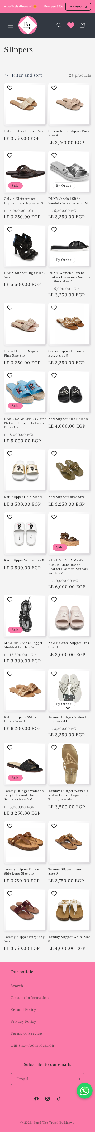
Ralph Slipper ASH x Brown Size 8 (20, 719)
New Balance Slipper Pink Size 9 (68, 645)
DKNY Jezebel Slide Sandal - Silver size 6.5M (68, 201)
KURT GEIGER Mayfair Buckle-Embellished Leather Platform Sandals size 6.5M (68, 567)
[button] (10, 25)
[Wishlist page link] (70, 25)
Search (17, 985)
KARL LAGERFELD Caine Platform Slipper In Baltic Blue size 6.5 (25, 423)
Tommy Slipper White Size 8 (69, 939)
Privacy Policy (23, 1021)
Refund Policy (23, 1009)
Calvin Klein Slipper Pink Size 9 (68, 133)
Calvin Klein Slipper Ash (24, 131)
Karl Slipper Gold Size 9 (23, 497)
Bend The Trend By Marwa (54, 1122)
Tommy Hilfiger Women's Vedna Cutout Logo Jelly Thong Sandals (68, 795)
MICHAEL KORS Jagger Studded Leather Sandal (23, 645)
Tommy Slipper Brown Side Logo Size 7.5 (21, 871)
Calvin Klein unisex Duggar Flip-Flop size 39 (24, 201)
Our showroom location (32, 1045)
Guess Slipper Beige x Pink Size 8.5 (21, 353)
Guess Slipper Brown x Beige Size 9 (66, 353)
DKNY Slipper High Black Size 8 (25, 275)
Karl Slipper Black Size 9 (68, 419)
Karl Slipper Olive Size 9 (68, 497)
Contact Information (30, 997)
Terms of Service (26, 1033)
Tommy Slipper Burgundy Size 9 (24, 939)
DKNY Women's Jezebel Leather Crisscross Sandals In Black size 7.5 (69, 277)
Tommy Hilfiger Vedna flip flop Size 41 (69, 719)
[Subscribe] (78, 1079)
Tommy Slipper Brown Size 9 (66, 871)
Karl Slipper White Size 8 (24, 560)
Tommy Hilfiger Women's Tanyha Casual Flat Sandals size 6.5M (24, 795)
